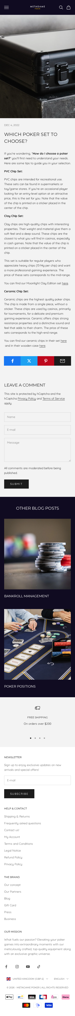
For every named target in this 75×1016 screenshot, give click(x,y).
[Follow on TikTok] (39, 967)
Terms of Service (53, 398)
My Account (12, 837)
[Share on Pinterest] (46, 360)
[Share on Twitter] (29, 360)
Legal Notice (12, 850)
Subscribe (19, 793)
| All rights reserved (54, 987)
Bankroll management (26, 596)
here (65, 283)
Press (7, 912)
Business (10, 919)
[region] (37, 718)
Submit (16, 483)
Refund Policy (13, 857)
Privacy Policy (27, 398)
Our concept (12, 885)
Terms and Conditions (18, 844)
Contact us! (11, 830)
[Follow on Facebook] (6, 967)
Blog (7, 898)
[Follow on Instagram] (17, 967)
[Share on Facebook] (12, 360)
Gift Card (10, 905)
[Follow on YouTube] (28, 967)
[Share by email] (62, 360)
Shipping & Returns (17, 816)
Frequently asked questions (22, 823)
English (59, 978)
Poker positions (20, 686)
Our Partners (12, 891)
